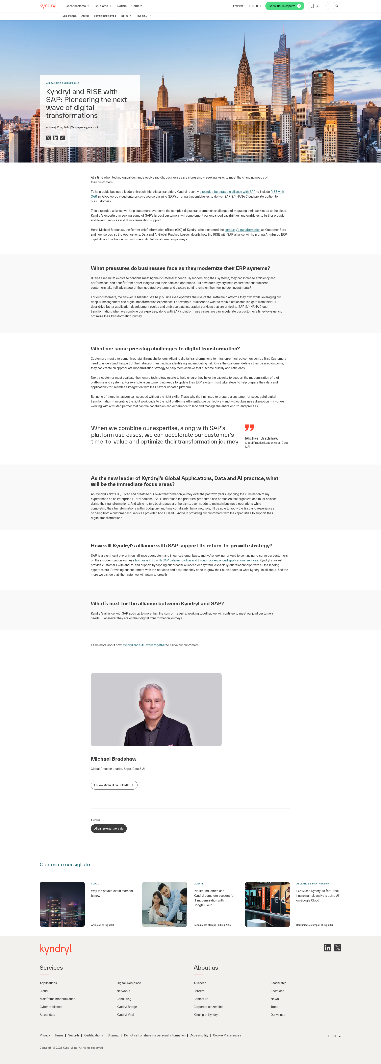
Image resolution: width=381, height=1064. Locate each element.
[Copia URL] (62, 138)
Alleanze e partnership (62, 83)
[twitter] (337, 947)
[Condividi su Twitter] (48, 138)
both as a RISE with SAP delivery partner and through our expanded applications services (196, 560)
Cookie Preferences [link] (227, 1035)
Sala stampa (70, 15)
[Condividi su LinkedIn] (55, 138)
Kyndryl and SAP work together (144, 645)
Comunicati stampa (105, 15)
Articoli (85, 15)
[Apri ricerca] (337, 6)
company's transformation (242, 230)
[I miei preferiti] (325, 6)
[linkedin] (327, 947)
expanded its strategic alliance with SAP (228, 192)
